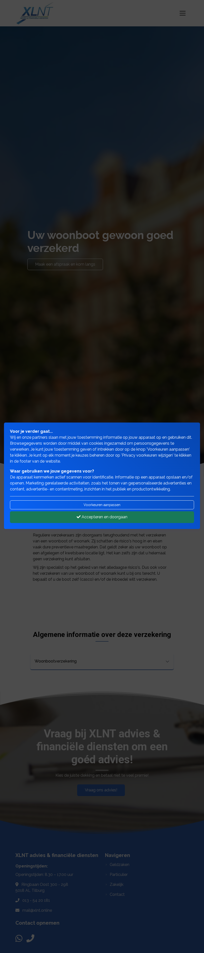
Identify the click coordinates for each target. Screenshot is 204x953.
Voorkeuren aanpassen (102, 505)
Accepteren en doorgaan (104, 517)
